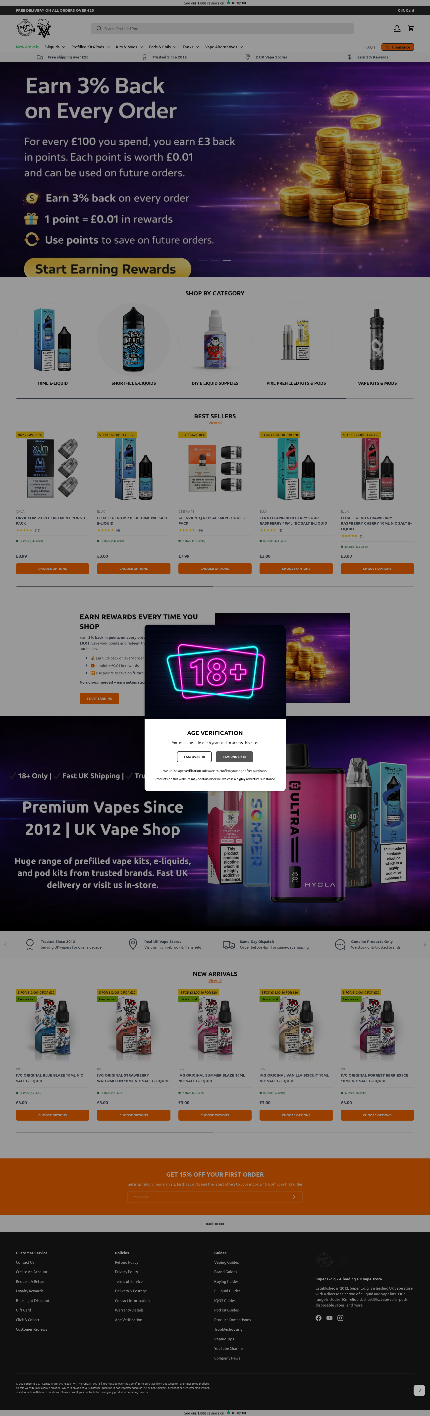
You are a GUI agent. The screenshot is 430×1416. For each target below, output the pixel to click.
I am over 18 (194, 757)
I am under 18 (234, 757)
